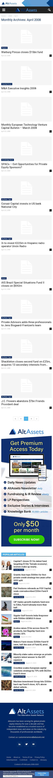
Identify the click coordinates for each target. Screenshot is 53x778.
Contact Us (34, 760)
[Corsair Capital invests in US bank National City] (26, 188)
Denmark (17, 610)
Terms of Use (27, 757)
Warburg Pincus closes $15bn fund (22, 52)
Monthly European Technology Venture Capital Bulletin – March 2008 (24, 126)
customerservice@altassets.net (32, 737)
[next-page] (36, 419)
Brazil (4, 278)
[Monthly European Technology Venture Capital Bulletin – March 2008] (26, 109)
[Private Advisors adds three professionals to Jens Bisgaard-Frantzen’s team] (26, 306)
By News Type (6, 199)
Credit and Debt (19, 676)
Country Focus (6, 84)
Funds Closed (18, 570)
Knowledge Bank (7, 160)
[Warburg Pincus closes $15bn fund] (26, 36)
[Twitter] (26, 744)
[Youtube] (33, 744)
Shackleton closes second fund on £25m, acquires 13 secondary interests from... (25, 363)
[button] (3, 9)
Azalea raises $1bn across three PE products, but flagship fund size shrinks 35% (31, 631)
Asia (15, 583)
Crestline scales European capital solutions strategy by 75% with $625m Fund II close (32, 671)
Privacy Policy (40, 757)
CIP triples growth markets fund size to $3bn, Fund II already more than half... (32, 605)
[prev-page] (15, 419)
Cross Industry (19, 663)
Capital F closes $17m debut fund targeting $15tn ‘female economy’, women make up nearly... (31, 564)
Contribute (23, 760)
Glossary (43, 760)
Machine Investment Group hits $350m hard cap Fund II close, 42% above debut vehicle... (33, 684)
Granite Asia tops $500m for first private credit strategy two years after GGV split (32, 577)
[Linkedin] (19, 744)
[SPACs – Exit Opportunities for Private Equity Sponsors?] (26, 148)
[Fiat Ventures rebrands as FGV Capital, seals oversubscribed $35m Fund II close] (6, 592)
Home (3, 16)
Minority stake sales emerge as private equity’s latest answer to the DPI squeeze (33, 657)
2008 (10, 16)
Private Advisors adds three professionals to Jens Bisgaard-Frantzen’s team (26, 324)
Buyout (4, 48)
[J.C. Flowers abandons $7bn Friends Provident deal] (26, 385)
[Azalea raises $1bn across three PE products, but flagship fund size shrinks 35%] (6, 632)
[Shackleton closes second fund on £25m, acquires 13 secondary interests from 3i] (26, 346)
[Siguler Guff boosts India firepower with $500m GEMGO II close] (6, 619)
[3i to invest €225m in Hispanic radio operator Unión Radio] (26, 227)
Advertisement (11, 760)
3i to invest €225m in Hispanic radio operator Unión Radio (23, 245)
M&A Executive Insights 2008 (18, 88)
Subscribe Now (42, 774)
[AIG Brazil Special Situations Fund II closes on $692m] (26, 267)
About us (17, 757)
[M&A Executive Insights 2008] (26, 73)
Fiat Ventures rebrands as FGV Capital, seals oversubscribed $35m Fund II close (32, 591)
